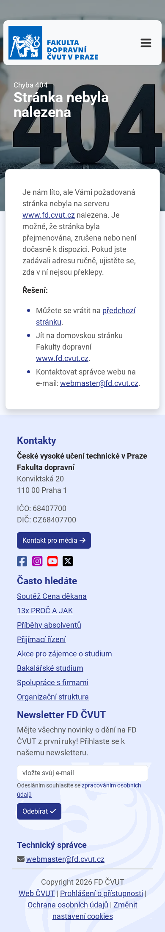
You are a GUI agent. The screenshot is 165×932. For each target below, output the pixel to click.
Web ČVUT (37, 893)
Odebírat (35, 811)
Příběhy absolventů (49, 624)
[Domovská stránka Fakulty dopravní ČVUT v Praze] (53, 43)
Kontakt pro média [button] (49, 540)
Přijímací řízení (41, 639)
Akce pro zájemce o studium (64, 653)
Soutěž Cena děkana (52, 596)
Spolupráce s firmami (52, 682)
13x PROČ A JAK (45, 610)
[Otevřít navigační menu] (146, 42)
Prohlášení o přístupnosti (101, 893)
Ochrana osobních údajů (68, 904)
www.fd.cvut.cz (48, 214)
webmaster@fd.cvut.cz (99, 383)
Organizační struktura (53, 696)
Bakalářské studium (50, 668)
